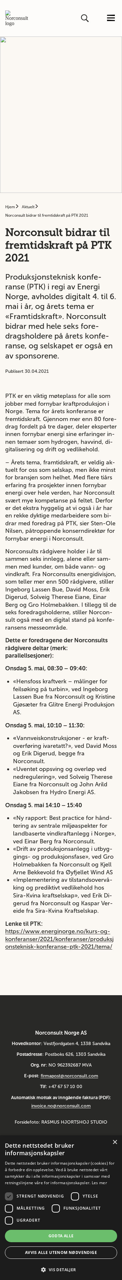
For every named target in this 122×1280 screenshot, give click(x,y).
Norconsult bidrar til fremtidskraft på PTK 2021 (46, 215)
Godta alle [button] (61, 1236)
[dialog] (61, 1207)
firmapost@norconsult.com (69, 1076)
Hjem (10, 207)
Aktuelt (28, 207)
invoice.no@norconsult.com (61, 1106)
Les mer (99, 1182)
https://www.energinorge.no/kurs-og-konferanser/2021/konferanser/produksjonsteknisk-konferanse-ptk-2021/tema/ (59, 939)
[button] (61, 1269)
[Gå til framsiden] (19, 18)
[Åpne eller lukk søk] (85, 18)
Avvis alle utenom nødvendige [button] (61, 1252)
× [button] (114, 1142)
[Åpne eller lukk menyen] (111, 18)
